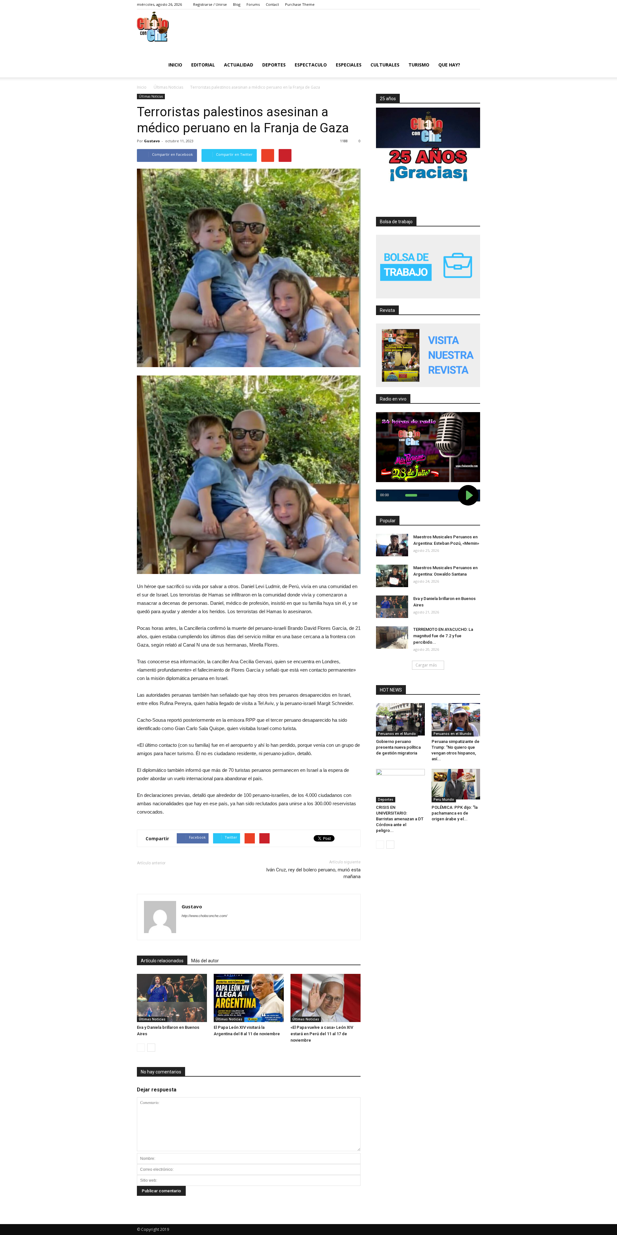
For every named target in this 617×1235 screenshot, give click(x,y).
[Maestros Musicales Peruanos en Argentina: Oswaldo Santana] (392, 576)
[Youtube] (475, 4)
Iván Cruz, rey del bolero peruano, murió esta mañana (313, 873)
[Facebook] (437, 4)
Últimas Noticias (151, 96)
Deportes (274, 65)
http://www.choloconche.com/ (204, 916)
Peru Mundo (444, 799)
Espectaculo (311, 65)
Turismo (418, 65)
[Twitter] (446, 4)
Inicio (175, 65)
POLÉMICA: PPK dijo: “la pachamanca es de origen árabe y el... (455, 813)
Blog (236, 4)
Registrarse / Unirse (210, 4)
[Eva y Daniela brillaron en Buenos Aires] (172, 998)
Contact (272, 4)
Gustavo (152, 140)
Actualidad (238, 65)
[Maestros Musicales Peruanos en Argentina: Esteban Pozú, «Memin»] (392, 545)
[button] (472, 64)
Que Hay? (449, 65)
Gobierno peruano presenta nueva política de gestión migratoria (398, 747)
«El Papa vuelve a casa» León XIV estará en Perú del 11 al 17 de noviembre (322, 1034)
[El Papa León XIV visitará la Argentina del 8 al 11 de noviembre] (249, 998)
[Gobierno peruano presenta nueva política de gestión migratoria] (400, 719)
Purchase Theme (300, 4)
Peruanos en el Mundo (397, 733)
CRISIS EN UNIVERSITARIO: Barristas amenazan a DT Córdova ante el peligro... (400, 819)
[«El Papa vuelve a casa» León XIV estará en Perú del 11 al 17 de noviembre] (326, 998)
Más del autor (205, 960)
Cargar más (426, 665)
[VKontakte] (465, 4)
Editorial (203, 65)
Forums (253, 4)
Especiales (349, 65)
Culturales (385, 65)
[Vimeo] (456, 4)
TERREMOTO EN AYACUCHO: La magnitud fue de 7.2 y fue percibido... (443, 636)
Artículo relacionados (162, 960)
